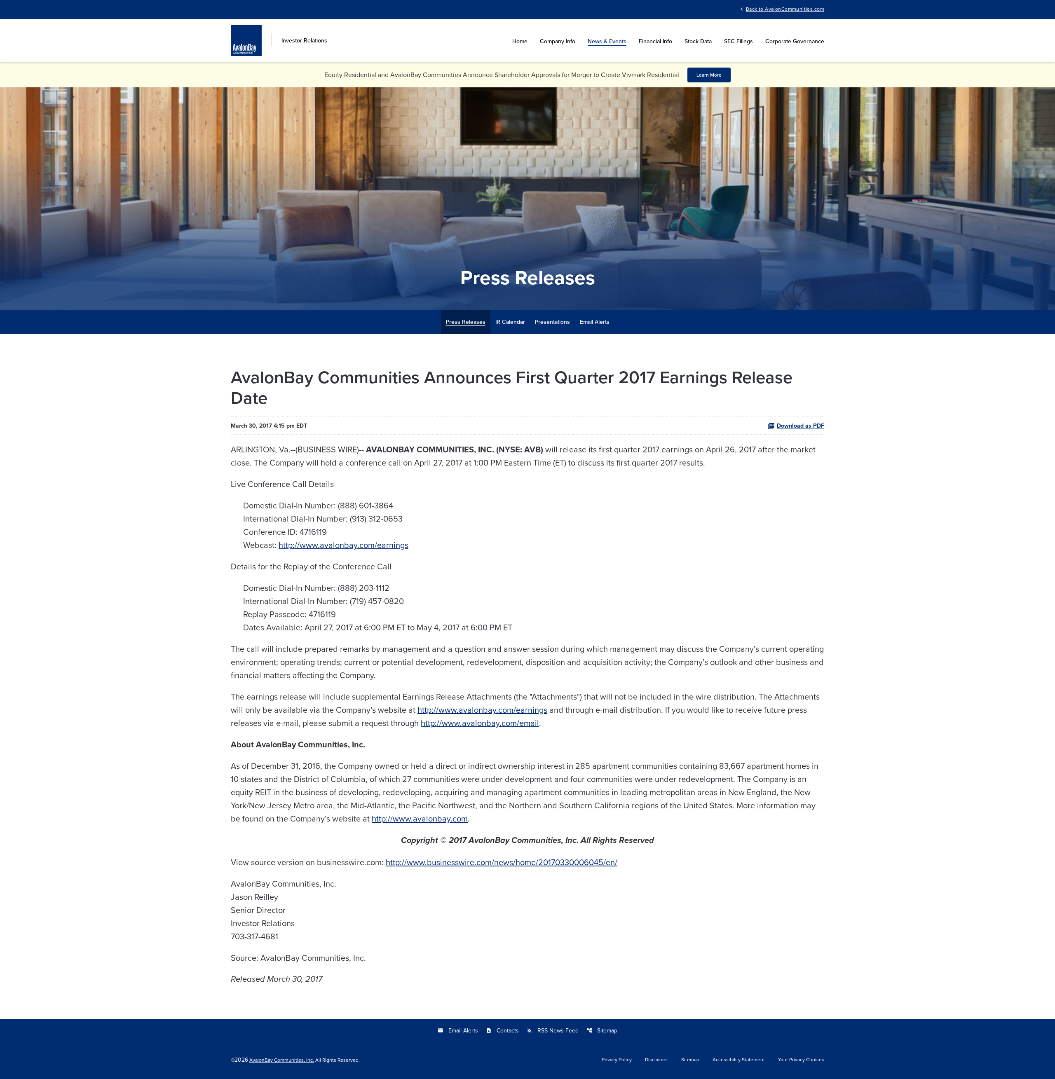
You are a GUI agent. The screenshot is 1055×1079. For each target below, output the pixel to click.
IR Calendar (510, 322)
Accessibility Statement (739, 1059)
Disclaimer (656, 1059)
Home (520, 41)
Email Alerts (595, 322)
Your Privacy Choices (801, 1059)
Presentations (552, 322)
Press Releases (465, 322)
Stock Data (698, 41)
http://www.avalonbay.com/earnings (343, 545)
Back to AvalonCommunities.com (785, 8)
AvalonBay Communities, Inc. (281, 1059)
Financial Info (655, 41)
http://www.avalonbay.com (420, 818)
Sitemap (601, 1030)
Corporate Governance (794, 41)
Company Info (557, 41)
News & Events (607, 41)
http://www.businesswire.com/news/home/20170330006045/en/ (501, 862)
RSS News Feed (553, 1030)
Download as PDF (800, 425)
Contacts (502, 1030)
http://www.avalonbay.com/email (480, 723)
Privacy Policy (617, 1059)
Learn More (709, 74)
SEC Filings (738, 41)
